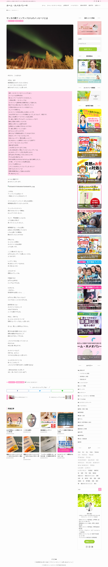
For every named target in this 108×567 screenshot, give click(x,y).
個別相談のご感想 (19, 21)
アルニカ (91, 454)
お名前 (80, 39)
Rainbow (97, 452)
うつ (79, 454)
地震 (82, 473)
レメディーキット (82, 470)
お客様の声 (82, 370)
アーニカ (88, 457)
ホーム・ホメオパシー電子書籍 (87, 396)
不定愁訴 (90, 470)
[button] (17, 390)
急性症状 (81, 425)
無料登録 (81, 435)
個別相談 (81, 412)
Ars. (87, 452)
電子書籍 (88, 481)
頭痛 (93, 481)
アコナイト (84, 454)
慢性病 (94, 473)
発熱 (95, 478)
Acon (79, 452)
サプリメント (81, 462)
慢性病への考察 (83, 429)
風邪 (97, 481)
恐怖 (90, 473)
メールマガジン (83, 405)
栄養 (97, 475)
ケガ (97, 460)
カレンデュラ (91, 460)
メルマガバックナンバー (85, 402)
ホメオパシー (11, 21)
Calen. (91, 452)
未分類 (80, 432)
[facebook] (94, 1)
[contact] (98, 1)
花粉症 (79, 481)
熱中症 (86, 478)
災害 (79, 478)
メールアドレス (82, 43)
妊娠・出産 (82, 415)
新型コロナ (80, 475)
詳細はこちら (89, 541)
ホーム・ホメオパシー (32, 382)
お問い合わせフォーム (67, 562)
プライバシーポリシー (55, 562)
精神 (80, 442)
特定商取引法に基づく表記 (42, 562)
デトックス (82, 389)
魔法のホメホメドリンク (86, 483)
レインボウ (80, 468)
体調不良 (96, 470)
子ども (80, 419)
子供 (86, 473)
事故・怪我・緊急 (83, 409)
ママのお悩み (82, 399)
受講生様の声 (83, 379)
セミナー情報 (82, 386)
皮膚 (99, 478)
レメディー (87, 468)
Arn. (83, 452)
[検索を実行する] (99, 489)
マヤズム (92, 465)
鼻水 (95, 483)
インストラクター (83, 382)
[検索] (100, 1)
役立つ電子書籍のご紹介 (85, 422)
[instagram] (96, 1)
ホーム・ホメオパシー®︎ (17, 5)
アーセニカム (81, 457)
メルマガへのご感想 (84, 373)
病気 (91, 478)
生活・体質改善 (83, 438)
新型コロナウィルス (89, 475)
